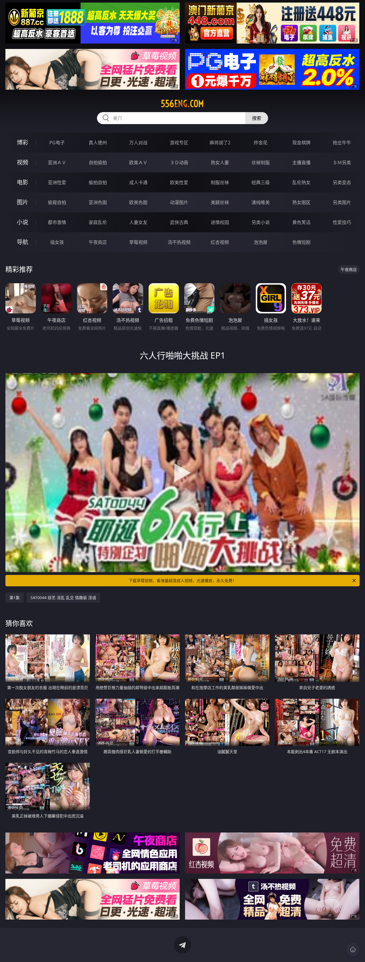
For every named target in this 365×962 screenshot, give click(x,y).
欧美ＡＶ (138, 162)
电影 (22, 182)
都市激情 (57, 222)
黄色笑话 (301, 222)
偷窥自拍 (57, 202)
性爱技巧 (342, 222)
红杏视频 (220, 242)
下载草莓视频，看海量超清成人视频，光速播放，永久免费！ (182, 580)
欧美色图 (138, 202)
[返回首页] (353, 949)
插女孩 (57, 242)
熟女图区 (301, 202)
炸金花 (260, 142)
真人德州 (98, 142)
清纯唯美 (261, 202)
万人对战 (138, 142)
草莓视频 (138, 242)
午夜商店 (98, 242)
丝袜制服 (261, 162)
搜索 (256, 118)
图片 (22, 202)
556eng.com (182, 103)
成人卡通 (138, 182)
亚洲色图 (98, 202)
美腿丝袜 (220, 202)
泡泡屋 (260, 242)
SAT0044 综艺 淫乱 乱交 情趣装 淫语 (63, 597)
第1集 (14, 597)
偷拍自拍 (98, 182)
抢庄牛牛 (342, 142)
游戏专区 (179, 142)
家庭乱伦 (98, 222)
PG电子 (57, 142)
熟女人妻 (220, 162)
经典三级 (261, 182)
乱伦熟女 (301, 182)
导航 (22, 242)
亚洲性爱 (57, 182)
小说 (22, 222)
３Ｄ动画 (179, 162)
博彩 (22, 142)
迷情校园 (220, 222)
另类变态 (342, 182)
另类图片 (342, 202)
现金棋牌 (301, 142)
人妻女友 (138, 222)
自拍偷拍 (98, 162)
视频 (22, 162)
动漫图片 (179, 202)
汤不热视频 (179, 242)
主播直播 (301, 162)
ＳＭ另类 (342, 162)
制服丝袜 (220, 182)
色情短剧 (301, 242)
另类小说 (261, 222)
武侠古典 (179, 222)
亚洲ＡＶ (57, 162)
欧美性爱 (179, 182)
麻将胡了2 (220, 142)
